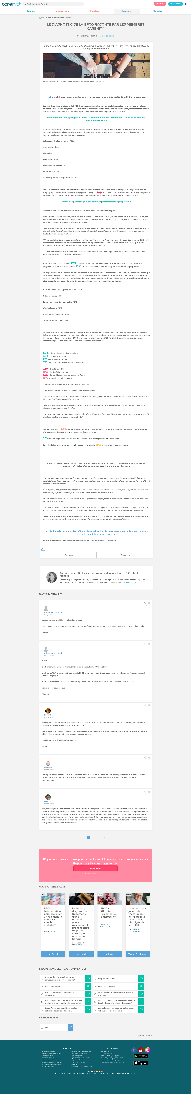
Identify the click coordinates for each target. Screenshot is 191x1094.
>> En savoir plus (129, 582)
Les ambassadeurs (48, 1057)
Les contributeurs (47, 1061)
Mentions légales (77, 1059)
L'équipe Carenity (47, 1055)
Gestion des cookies (78, 1063)
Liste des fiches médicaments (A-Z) (112, 1063)
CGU (73, 1061)
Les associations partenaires (51, 1059)
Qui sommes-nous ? (48, 1051)
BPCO (47, 1027)
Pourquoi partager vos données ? (52, 1053)
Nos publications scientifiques (52, 1064)
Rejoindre (160, 4)
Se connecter (175, 4)
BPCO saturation (52, 986)
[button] (32, 11)
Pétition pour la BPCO (107, 986)
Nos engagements (48, 1066)
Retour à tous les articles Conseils (56, 18)
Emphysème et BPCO (107, 978)
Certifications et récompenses (81, 1051)
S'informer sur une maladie (110, 1055)
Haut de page (146, 1035)
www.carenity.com (68, 1074)
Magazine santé (106, 1051)
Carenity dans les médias (80, 1053)
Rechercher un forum (108, 1053)
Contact (74, 1064)
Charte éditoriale (77, 1055)
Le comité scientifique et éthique (52, 1063)
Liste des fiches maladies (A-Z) (111, 1061)
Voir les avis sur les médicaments (112, 1057)
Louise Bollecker (107, 36)
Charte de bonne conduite (80, 1057)
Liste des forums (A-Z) (108, 1059)
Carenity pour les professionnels (82, 1066)
